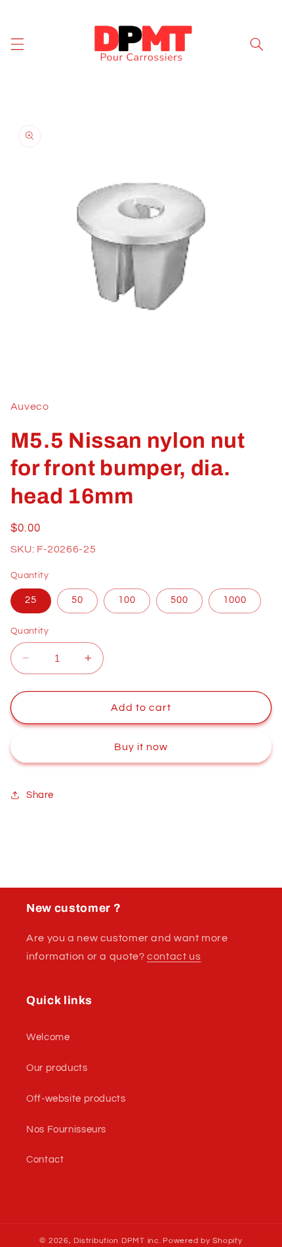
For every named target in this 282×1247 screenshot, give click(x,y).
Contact (45, 1160)
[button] (17, 44)
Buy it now (141, 747)
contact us (174, 956)
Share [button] (40, 795)
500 (179, 600)
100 (127, 600)
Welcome (48, 1037)
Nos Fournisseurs (66, 1129)
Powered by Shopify (202, 1240)
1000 (235, 600)
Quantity (29, 631)
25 (31, 600)
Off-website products (76, 1099)
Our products (57, 1068)
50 (77, 600)
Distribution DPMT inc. (117, 1240)
